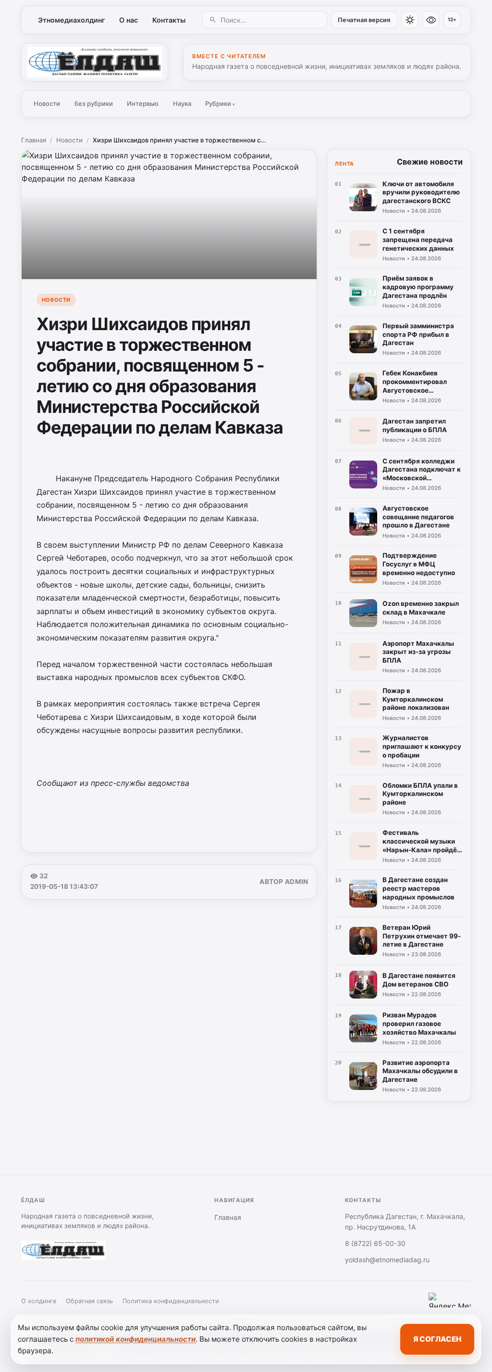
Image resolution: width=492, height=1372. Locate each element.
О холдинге (38, 1301)
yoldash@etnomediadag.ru (387, 1260)
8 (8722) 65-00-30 (375, 1243)
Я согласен (437, 1339)
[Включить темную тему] (409, 19)
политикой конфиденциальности (135, 1339)
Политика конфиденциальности (171, 1301)
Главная (33, 140)
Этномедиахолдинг (71, 20)
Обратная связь (89, 1301)
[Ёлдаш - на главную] (94, 62)
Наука (182, 103)
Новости (47, 103)
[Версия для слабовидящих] (431, 19)
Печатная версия (364, 20)
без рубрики (93, 103)
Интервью (143, 103)
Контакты (168, 20)
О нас (128, 20)
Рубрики (220, 103)
